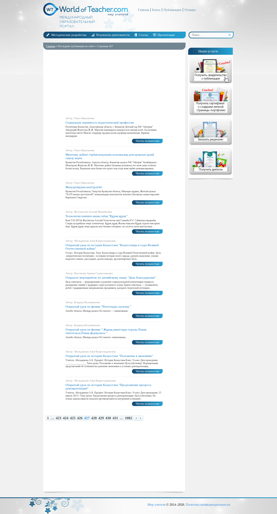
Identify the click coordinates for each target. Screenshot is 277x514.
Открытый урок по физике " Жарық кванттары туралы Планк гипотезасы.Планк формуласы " (105, 331)
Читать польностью (147, 140)
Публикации (172, 10)
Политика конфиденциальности (208, 504)
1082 (128, 418)
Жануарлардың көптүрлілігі (83, 187)
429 (101, 418)
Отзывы (190, 10)
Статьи (143, 35)
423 (58, 418)
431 (115, 418)
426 (80, 418)
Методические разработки (68, 35)
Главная (143, 10)
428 (94, 418)
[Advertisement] (114, 82)
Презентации (166, 35)
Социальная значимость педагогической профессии (99, 122)
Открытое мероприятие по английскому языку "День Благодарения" (110, 277)
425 (72, 418)
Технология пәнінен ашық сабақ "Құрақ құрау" (96, 216)
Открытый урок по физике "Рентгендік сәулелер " (98, 306)
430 (108, 418)
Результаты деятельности (113, 35)
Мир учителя (156, 504)
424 (65, 418)
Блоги (156, 10)
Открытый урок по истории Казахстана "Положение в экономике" (109, 356)
